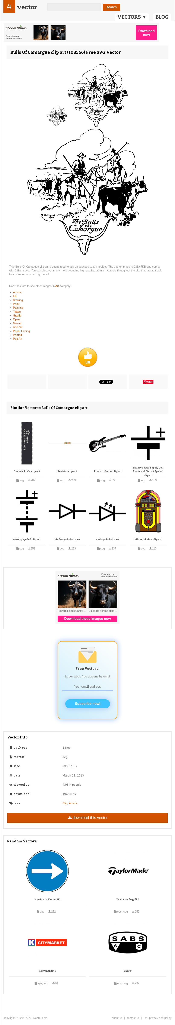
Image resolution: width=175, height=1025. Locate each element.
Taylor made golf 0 (127, 899)
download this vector (90, 818)
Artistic (17, 292)
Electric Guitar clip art (107, 471)
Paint (16, 303)
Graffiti (17, 315)
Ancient (17, 327)
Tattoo (17, 311)
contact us (133, 1017)
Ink (15, 296)
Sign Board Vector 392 (47, 899)
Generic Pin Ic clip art (27, 471)
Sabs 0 (128, 971)
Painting (18, 307)
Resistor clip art (67, 471)
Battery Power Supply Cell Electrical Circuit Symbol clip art (148, 471)
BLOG (162, 17)
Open (16, 319)
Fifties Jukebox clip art (148, 539)
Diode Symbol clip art (67, 539)
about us (117, 1017)
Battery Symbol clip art (26, 539)
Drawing (18, 300)
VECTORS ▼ (132, 17)
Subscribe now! (87, 704)
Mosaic (17, 323)
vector (27, 7)
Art (57, 286)
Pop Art (17, 338)
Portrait (17, 334)
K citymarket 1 (47, 971)
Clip (65, 803)
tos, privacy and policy (158, 1017)
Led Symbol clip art (107, 539)
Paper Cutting (21, 331)
